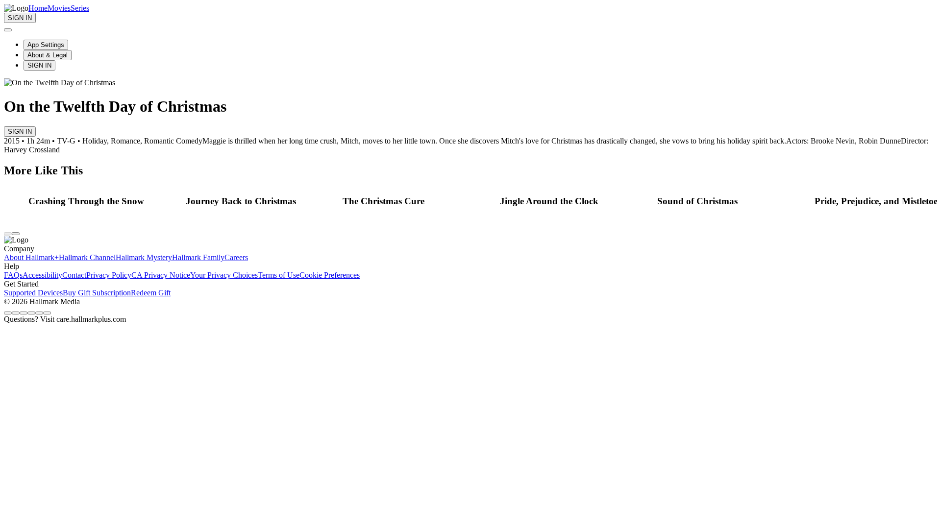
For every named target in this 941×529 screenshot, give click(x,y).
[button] (104, 201)
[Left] (8, 233)
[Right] (16, 233)
